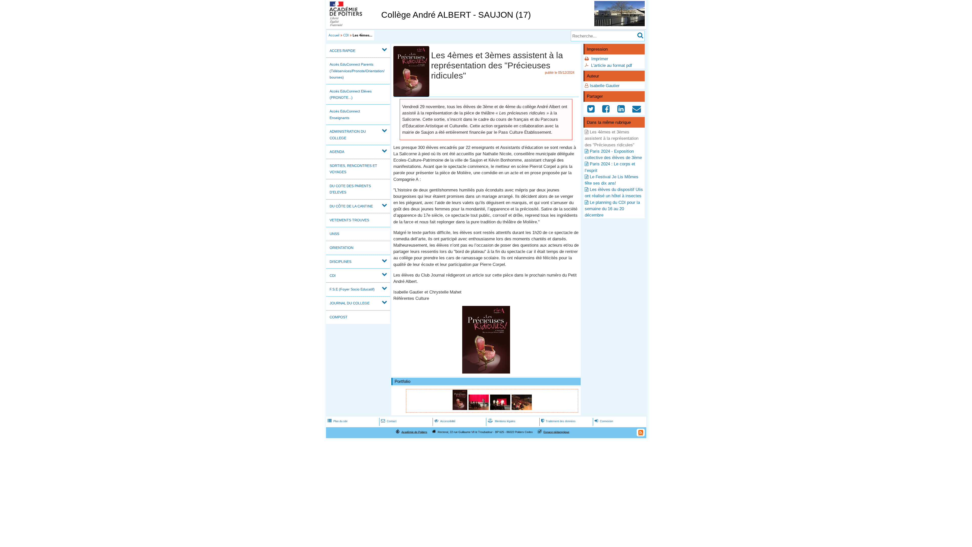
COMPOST (339, 317)
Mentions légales (501, 421)
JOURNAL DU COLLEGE (350, 303)
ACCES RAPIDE (342, 51)
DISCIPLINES (340, 262)
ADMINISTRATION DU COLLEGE (348, 134)
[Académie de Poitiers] (352, 24)
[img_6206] (479, 408)
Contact (388, 421)
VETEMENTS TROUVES (349, 220)
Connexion (604, 421)
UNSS (334, 234)
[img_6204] (522, 408)
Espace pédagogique (556, 431)
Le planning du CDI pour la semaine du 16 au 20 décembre (612, 209)
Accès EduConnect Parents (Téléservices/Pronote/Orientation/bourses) (357, 70)
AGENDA (337, 152)
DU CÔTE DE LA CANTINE (351, 206)
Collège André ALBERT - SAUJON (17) (456, 14)
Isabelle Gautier (605, 85)
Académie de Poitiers (414, 431)
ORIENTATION (341, 248)
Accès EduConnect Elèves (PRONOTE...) (351, 94)
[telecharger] (486, 372)
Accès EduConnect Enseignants (345, 114)
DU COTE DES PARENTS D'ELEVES (350, 189)
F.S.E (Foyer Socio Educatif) (352, 289)
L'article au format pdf (611, 65)
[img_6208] (501, 408)
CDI (346, 35)
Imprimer (599, 58)
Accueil (334, 35)
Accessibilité (444, 421)
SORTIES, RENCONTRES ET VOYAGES (353, 169)
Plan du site (338, 421)
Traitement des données (558, 421)
